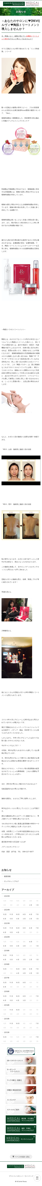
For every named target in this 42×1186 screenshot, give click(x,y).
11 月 (11, 914)
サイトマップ (29, 1176)
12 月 (4, 914)
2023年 (7, 923)
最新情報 (7, 876)
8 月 (30, 914)
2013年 (6, 1019)
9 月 (24, 914)
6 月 (4, 919)
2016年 (6, 991)
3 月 (24, 919)
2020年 (7, 937)
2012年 (6, 1032)
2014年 (6, 1005)
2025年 (7, 896)
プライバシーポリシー (16, 1176)
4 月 (17, 919)
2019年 (6, 951)
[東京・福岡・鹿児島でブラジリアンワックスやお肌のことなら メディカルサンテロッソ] (21, 3)
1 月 (37, 905)
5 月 (11, 919)
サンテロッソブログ (11, 881)
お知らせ (7, 869)
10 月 (17, 914)
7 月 (37, 914)
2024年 (7, 910)
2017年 (6, 978)
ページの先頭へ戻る (22, 1157)
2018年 (6, 964)
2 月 (30, 905)
